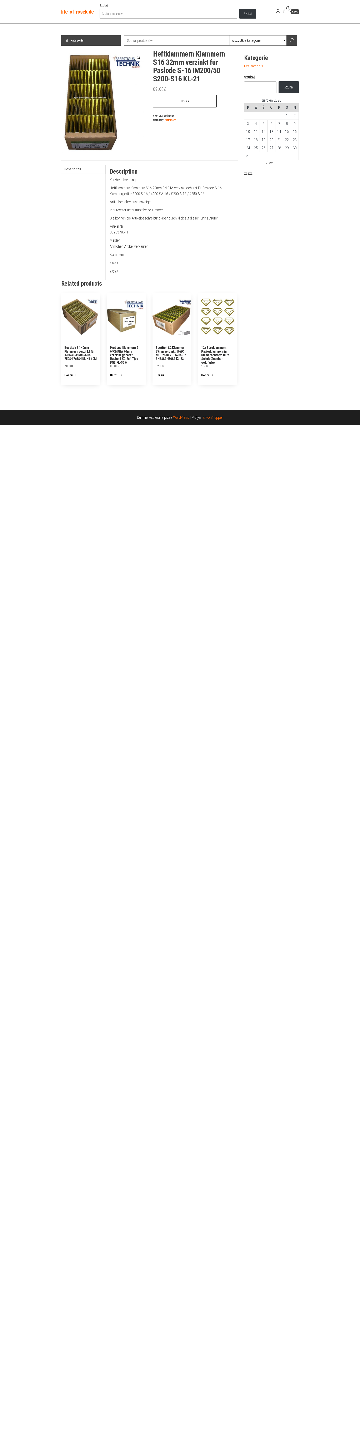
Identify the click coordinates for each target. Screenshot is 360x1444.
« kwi (269, 163)
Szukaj (104, 5)
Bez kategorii (253, 66)
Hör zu (185, 101)
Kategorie (77, 40)
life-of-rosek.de (77, 12)
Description (72, 169)
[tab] (83, 169)
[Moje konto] (278, 11)
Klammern (170, 119)
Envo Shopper (213, 417)
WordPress (181, 417)
